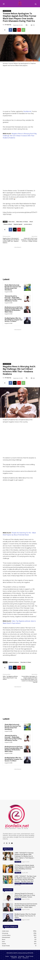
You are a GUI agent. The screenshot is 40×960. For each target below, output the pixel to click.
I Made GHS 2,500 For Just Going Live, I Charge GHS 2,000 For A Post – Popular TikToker (29, 240)
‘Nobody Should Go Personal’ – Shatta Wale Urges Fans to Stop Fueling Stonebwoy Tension (13, 298)
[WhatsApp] (23, 30)
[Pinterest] (19, 30)
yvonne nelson (28, 224)
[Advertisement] (20, 89)
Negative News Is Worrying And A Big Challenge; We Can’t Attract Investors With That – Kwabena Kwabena (20, 136)
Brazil (31, 221)
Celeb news (7, 11)
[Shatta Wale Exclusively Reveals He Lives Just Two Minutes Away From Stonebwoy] (27, 287)
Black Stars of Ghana (22, 221)
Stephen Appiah (18, 224)
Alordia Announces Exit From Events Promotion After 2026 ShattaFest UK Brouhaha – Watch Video (14, 309)
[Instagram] (6, 843)
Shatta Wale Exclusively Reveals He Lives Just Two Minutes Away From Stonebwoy (13, 287)
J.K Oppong (8, 24)
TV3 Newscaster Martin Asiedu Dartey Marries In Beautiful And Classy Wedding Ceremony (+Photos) (24, 867)
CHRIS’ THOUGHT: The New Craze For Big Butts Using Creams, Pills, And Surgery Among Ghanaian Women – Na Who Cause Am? (25, 878)
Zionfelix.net (27, 111)
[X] (15, 30)
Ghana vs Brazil (8, 224)
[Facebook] (10, 30)
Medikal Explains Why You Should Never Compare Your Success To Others (13, 319)
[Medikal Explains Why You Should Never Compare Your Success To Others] (27, 320)
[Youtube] (12, 843)
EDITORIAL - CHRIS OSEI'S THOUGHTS (23, 883)
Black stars (12, 221)
